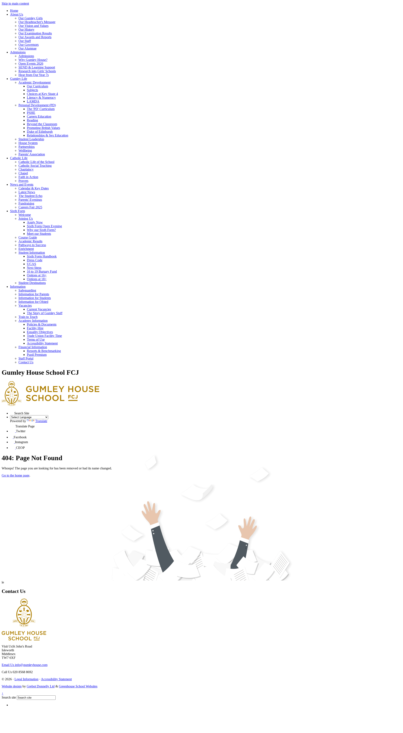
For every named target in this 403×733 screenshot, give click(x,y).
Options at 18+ (37, 279)
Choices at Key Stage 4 (42, 94)
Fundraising (26, 203)
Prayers (23, 181)
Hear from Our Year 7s (33, 75)
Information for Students (34, 298)
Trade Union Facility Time (44, 336)
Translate (41, 421)
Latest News (26, 192)
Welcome (24, 215)
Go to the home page (15, 475)
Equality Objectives (40, 332)
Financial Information (32, 347)
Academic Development (34, 82)
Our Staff (24, 41)
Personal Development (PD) (37, 105)
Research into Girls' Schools (37, 71)
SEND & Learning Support (36, 67)
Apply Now (35, 222)
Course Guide (27, 237)
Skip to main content (15, 3)
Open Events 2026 (30, 63)
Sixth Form (17, 211)
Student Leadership (31, 139)
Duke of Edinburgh (40, 131)
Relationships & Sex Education (47, 135)
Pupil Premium (37, 354)
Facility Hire (35, 328)
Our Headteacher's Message (36, 22)
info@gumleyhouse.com (24, 665)
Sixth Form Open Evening (44, 226)
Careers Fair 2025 (30, 207)
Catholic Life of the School (36, 162)
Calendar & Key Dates (33, 188)
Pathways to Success (32, 245)
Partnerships (26, 146)
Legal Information (26, 679)
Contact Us (25, 362)
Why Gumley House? (32, 60)
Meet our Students (39, 233)
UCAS (31, 264)
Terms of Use (36, 339)
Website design (12, 686)
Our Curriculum (37, 86)
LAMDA (33, 101)
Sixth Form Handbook (42, 256)
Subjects (32, 90)
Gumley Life (18, 78)
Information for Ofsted (33, 301)
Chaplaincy (26, 169)
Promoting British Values (43, 128)
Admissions (18, 52)
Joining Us (25, 218)
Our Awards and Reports (34, 37)
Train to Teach (28, 317)
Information (18, 286)
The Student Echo (30, 196)
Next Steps (34, 267)
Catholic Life (18, 158)
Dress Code (34, 260)
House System (28, 143)
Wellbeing (25, 150)
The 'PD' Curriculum (41, 109)
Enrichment (26, 249)
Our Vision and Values (33, 26)
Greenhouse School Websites (78, 686)
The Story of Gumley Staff (44, 313)
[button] (12, 412)
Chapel (23, 173)
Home (14, 10)
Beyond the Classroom (42, 124)
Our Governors (28, 44)
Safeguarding (27, 290)
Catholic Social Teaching (35, 165)
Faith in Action (28, 177)
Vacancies (25, 305)
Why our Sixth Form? (41, 230)
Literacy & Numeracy (41, 97)
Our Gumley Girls (30, 18)
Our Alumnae (27, 48)
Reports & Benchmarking (44, 351)
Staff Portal (25, 358)
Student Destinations (32, 283)
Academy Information (33, 320)
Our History (26, 29)
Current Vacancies (39, 309)
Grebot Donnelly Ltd (41, 686)
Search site (9, 697)
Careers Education (39, 116)
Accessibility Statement (42, 343)
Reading (32, 120)
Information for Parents (33, 294)
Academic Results (30, 241)
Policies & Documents (41, 324)
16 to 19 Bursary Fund (42, 271)
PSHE (31, 112)
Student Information (31, 252)
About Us (16, 14)
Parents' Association (31, 154)
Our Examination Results (35, 33)
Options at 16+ (37, 275)
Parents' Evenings (30, 199)
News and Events (21, 184)
